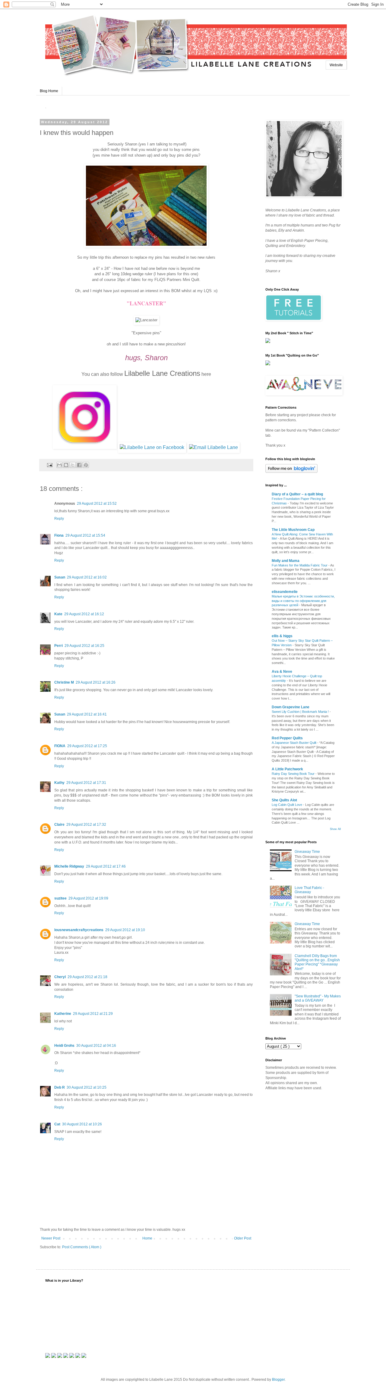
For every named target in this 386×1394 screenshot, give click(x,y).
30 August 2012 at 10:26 (82, 1124)
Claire (59, 824)
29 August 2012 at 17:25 (87, 746)
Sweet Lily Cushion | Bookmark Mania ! (301, 711)
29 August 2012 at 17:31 (86, 783)
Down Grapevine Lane (290, 707)
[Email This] (59, 465)
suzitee (60, 898)
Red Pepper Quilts (287, 738)
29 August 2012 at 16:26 (95, 682)
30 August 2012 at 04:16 (96, 1045)
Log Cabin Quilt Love (287, 804)
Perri (58, 646)
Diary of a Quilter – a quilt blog (297, 494)
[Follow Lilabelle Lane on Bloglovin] (291, 471)
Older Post (242, 1238)
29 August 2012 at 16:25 (84, 646)
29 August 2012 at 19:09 (88, 898)
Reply (59, 518)
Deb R (59, 1087)
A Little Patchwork (287, 769)
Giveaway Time (307, 852)
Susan (59, 577)
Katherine (62, 1014)
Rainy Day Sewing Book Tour (293, 773)
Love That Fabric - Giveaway (309, 890)
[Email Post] (49, 464)
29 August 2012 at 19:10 (125, 930)
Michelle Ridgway (69, 866)
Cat (57, 1124)
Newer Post (50, 1238)
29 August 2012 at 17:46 (106, 866)
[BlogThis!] (66, 465)
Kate (58, 614)
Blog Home (49, 91)
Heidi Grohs (64, 1045)
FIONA (59, 746)
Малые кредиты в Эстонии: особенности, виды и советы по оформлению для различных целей (303, 600)
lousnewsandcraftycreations (78, 930)
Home (147, 1238)
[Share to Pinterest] (86, 465)
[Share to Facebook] (79, 465)
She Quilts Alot (284, 800)
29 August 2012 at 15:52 (97, 503)
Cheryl (60, 977)
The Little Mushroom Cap (293, 530)
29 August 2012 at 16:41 (87, 714)
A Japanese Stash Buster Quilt (294, 742)
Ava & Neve (282, 671)
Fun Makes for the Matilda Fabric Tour (300, 565)
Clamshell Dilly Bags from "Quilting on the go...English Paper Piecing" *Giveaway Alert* (317, 962)
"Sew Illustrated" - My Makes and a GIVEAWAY (318, 998)
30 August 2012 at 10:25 (86, 1087)
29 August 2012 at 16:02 (87, 577)
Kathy (59, 783)
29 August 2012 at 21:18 (87, 977)
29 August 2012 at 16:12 (84, 614)
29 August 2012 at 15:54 (85, 535)
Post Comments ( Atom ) (81, 1247)
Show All (335, 829)
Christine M (64, 682)
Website (336, 65)
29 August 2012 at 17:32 (86, 824)
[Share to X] (73, 465)
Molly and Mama (285, 561)
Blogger (278, 1379)
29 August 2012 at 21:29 (93, 1014)
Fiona (59, 535)
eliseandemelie (285, 592)
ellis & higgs (282, 636)
